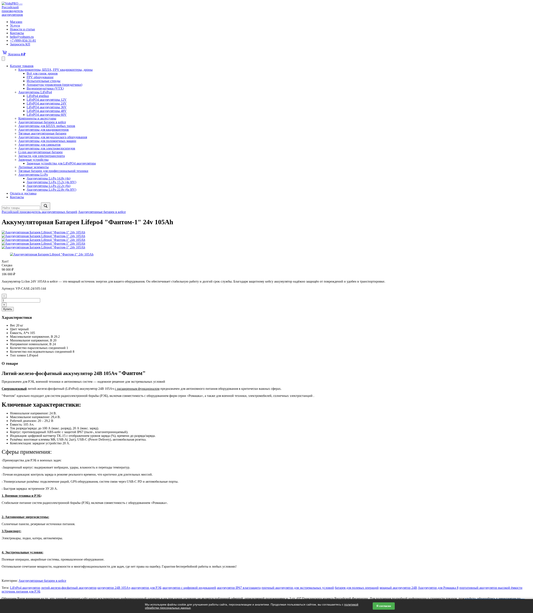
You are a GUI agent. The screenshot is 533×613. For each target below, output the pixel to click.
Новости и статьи (22, 29)
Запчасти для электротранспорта (41, 156)
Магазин (16, 22)
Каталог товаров (22, 66)
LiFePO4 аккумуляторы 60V (47, 114)
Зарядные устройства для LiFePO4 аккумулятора (61, 163)
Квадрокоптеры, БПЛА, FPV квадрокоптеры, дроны (55, 69)
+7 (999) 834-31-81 (23, 40)
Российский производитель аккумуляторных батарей (39, 212)
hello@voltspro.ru (22, 37)
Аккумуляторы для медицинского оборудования (52, 137)
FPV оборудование (40, 77)
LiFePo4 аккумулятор (25, 587)
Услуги (15, 25)
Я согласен (383, 606)
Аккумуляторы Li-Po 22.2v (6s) (48, 186)
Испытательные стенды (43, 81)
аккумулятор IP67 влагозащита (239, 587)
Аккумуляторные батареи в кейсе (42, 122)
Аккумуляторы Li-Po (33, 174)
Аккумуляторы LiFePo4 (35, 92)
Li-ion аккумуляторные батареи (40, 152)
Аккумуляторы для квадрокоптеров (43, 129)
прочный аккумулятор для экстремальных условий (298, 587)
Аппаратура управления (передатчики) (54, 84)
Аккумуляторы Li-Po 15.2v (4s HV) (51, 182)
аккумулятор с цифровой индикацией (189, 587)
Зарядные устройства (33, 159)
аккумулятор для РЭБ (146, 587)
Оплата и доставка (23, 193)
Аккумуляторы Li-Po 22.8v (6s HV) (51, 189)
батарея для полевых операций (357, 587)
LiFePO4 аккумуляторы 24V (47, 103)
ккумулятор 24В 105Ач (113, 587)
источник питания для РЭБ (21, 591)
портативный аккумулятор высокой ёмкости (490, 587)
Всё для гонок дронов (42, 73)
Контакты (17, 33)
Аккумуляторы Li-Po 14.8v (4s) (48, 178)
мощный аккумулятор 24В (398, 587)
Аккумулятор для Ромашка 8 (438, 587)
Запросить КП (20, 44)
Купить (7, 309)
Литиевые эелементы (33, 167)
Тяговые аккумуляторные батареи (42, 133)
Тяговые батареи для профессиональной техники (53, 171)
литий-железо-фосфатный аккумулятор (69, 587)
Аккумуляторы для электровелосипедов (46, 148)
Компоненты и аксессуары (37, 118)
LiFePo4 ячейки (38, 96)
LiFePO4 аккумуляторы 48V (47, 111)
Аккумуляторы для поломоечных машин (47, 141)
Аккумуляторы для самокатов (39, 144)
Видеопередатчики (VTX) (45, 88)
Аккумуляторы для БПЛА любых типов (46, 126)
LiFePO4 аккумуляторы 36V (47, 107)
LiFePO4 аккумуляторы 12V (47, 99)
